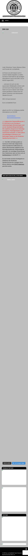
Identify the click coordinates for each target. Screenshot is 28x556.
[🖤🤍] (14, 384)
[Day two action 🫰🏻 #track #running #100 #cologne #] (14, 287)
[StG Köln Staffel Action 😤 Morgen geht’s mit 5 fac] (14, 329)
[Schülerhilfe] (5, 544)
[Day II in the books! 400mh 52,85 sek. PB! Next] (14, 370)
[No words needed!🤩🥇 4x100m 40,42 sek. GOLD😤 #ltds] (14, 426)
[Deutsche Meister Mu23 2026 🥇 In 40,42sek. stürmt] (14, 412)
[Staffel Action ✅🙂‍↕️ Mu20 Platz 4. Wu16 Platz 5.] (14, 315)
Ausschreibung (11, 115)
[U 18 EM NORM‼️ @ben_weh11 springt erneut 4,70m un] (14, 454)
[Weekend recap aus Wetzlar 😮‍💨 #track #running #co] (14, 260)
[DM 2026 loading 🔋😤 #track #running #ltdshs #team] (14, 232)
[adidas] (14, 477)
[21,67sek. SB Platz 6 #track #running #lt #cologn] (14, 273)
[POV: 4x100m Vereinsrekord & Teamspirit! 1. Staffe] (14, 190)
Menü (7, 20)
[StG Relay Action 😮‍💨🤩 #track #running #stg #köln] (14, 398)
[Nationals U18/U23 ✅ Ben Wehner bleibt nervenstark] (14, 343)
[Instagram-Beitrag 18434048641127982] (14, 301)
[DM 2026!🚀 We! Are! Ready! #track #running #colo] (14, 218)
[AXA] (14, 499)
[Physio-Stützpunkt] (14, 528)
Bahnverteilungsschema (13, 117)
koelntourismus (6, 155)
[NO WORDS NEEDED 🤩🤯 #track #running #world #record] (14, 246)
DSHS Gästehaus (19, 164)
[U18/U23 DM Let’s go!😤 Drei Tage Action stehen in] (14, 440)
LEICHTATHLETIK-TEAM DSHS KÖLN (14, 16)
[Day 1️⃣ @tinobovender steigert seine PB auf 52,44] (14, 204)
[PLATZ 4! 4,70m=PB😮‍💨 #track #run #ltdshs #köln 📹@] (14, 357)
